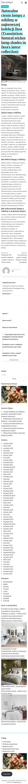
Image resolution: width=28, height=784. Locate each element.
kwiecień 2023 (8, 538)
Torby (5, 591)
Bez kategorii (8, 582)
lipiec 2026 (7, 446)
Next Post (24, 253)
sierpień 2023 (8, 529)
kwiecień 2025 (8, 481)
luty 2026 (6, 458)
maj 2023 (6, 536)
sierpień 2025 (8, 472)
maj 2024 (6, 507)
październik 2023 (9, 524)
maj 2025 (6, 479)
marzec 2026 (7, 455)
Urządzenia (7, 596)
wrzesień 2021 (8, 569)
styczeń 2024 (7, 517)
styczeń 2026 (7, 460)
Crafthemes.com (17, 782)
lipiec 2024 (7, 503)
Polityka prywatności (10, 744)
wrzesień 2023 (8, 526)
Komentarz (6, 294)
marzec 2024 (7, 512)
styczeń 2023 (7, 545)
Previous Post (4, 253)
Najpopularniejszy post (11, 749)
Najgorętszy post (9, 751)
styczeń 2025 (7, 488)
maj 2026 (6, 450)
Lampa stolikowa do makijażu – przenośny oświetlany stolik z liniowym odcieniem (13, 414)
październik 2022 (9, 552)
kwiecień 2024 (8, 510)
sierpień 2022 (8, 557)
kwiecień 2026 (8, 453)
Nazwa (5, 314)
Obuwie (5, 6)
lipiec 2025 (7, 474)
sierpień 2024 (8, 500)
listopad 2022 (8, 550)
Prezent (6, 589)
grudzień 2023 (8, 519)
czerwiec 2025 (8, 476)
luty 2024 (6, 514)
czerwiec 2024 (8, 505)
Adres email (7, 320)
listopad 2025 (8, 465)
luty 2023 (6, 543)
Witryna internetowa (9, 327)
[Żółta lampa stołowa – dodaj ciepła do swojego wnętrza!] (14, 707)
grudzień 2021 (8, 566)
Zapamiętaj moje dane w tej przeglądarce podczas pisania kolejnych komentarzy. (13, 336)
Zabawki (6, 598)
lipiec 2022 (7, 559)
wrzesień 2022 (8, 555)
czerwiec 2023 (8, 533)
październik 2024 (9, 495)
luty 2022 (6, 564)
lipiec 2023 (7, 531)
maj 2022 (6, 562)
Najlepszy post (8, 746)
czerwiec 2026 (8, 448)
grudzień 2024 (8, 491)
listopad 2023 (8, 522)
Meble (5, 584)
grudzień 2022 (8, 548)
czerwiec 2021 (8, 571)
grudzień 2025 (8, 462)
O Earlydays (7, 742)
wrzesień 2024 (8, 498)
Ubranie (6, 594)
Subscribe (6, 774)
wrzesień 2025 (8, 469)
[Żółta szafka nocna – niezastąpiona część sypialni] (14, 672)
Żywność (6, 601)
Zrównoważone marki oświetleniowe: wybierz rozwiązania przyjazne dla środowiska (13, 651)
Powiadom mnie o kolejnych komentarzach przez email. (12, 345)
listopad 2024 (8, 493)
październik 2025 (9, 467)
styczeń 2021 (7, 574)
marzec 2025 (7, 484)
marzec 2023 (7, 540)
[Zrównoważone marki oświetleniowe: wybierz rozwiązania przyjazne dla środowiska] (14, 635)
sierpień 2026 (8, 443)
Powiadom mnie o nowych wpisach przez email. (11, 354)
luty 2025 (6, 486)
